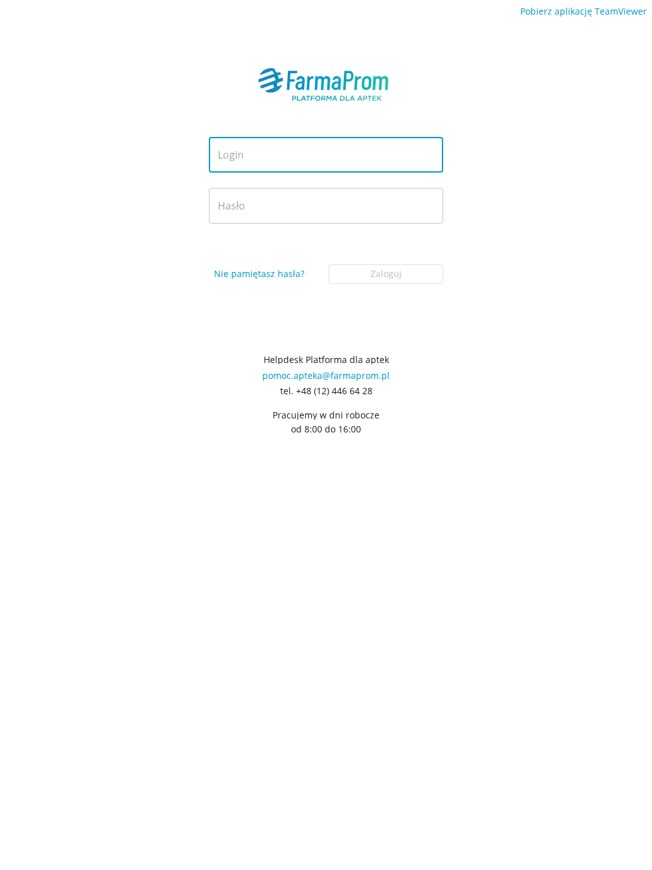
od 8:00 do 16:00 (326, 429)
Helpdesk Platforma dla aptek (326, 359)
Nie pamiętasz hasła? (259, 273)
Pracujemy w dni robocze (326, 415)
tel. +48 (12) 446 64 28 (326, 391)
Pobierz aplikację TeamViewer (583, 11)
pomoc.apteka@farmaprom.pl (326, 375)
